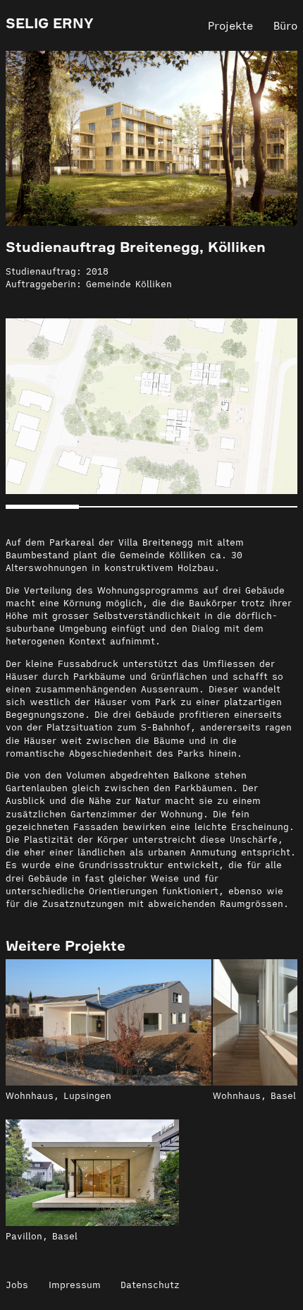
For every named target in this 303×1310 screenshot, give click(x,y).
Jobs (17, 1285)
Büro (285, 25)
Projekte (230, 25)
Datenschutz (150, 1285)
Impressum (75, 1285)
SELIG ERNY (50, 23)
